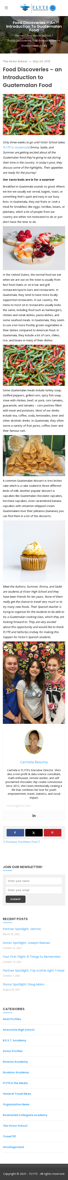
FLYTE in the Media (15, 1083)
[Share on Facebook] (15, 832)
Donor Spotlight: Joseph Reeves (26, 943)
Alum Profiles (12, 1019)
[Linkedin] (34, 816)
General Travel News (17, 1094)
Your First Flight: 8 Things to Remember (32, 957)
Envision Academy (15, 1062)
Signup (15, 899)
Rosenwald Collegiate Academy (25, 1115)
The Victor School (38, 35)
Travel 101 (9, 1136)
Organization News (16, 1104)
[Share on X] (34, 832)
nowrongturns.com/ (19, 805)
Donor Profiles (13, 1051)
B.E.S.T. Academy (14, 1040)
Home (19, 35)
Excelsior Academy (16, 1072)
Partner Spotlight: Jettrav (22, 929)
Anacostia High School (18, 1030)
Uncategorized (13, 1147)
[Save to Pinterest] (52, 832)
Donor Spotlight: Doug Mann (23, 984)
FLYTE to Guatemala (16, 147)
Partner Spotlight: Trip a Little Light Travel (33, 970)
